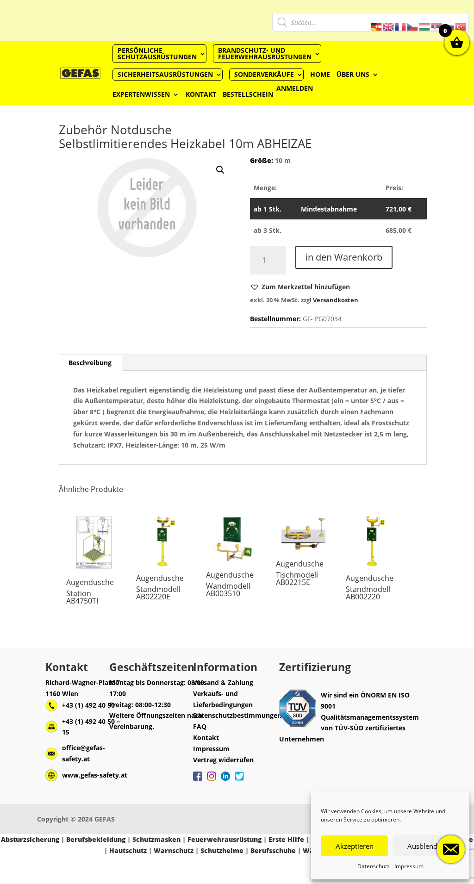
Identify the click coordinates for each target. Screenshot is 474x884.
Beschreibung (90, 362)
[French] (401, 26)
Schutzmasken (156, 839)
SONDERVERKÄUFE (264, 74)
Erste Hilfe (286, 839)
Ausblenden (426, 846)
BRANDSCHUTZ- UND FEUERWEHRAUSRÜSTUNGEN (265, 53)
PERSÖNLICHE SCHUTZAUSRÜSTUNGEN (157, 53)
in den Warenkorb (344, 257)
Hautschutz (128, 850)
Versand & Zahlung (223, 682)
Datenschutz (373, 866)
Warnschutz (173, 850)
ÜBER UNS (353, 74)
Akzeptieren (355, 846)
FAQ (199, 726)
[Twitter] (239, 781)
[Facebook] (197, 781)
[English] (389, 26)
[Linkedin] (225, 781)
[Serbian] (437, 26)
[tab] (90, 363)
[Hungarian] (425, 26)
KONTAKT (201, 94)
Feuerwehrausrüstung (224, 839)
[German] (377, 26)
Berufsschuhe (273, 850)
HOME (320, 74)
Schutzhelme (221, 850)
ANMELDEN (294, 89)
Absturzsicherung (30, 839)
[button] (300, 287)
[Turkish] (461, 26)
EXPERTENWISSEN (141, 94)
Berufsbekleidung (95, 839)
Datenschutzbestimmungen (237, 715)
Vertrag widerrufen (223, 759)
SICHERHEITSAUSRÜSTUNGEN (165, 74)
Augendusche (90, 582)
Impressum (409, 866)
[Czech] (413, 26)
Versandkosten (335, 300)
